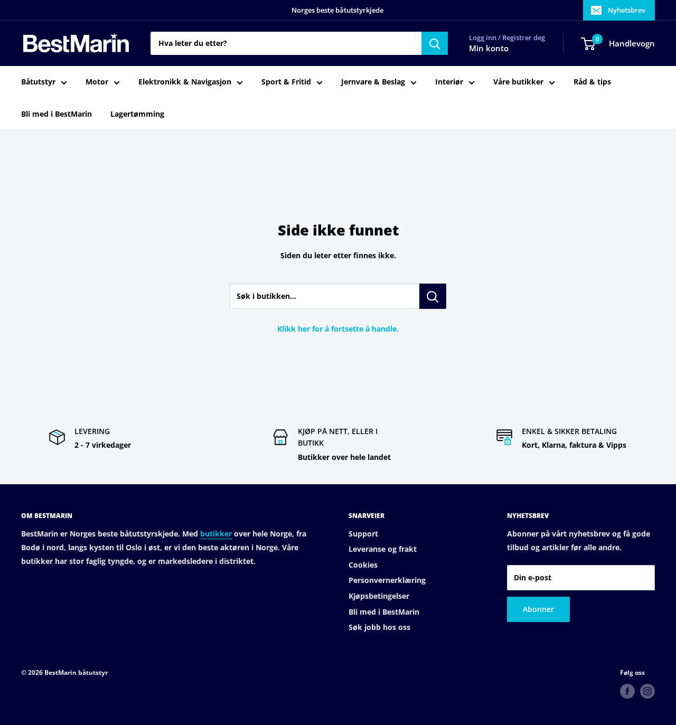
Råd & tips (592, 82)
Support (363, 534)
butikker (216, 534)
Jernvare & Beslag (373, 82)
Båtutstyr (38, 82)
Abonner (538, 609)
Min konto (489, 48)
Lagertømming (137, 114)
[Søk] (434, 43)
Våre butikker (518, 82)
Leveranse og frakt (383, 549)
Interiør (449, 82)
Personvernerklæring (387, 580)
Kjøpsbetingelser (379, 596)
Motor (97, 82)
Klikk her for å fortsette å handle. (338, 329)
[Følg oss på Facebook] (627, 691)
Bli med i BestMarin (56, 114)
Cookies (363, 565)
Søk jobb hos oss (379, 627)
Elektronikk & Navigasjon (184, 82)
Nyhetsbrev (626, 10)
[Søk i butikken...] (432, 296)
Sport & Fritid (286, 82)
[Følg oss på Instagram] (647, 691)
